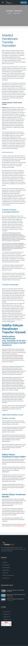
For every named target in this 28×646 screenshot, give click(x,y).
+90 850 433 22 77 (6, 611)
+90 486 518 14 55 (6, 617)
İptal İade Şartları (5, 564)
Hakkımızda (4, 562)
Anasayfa (9, 13)
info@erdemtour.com (7, 619)
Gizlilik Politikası (5, 570)
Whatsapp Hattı (23, 2)
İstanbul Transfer (6, 578)
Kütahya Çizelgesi (6, 567)
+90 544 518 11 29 (6, 614)
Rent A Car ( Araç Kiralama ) (8, 575)
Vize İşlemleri (5, 572)
